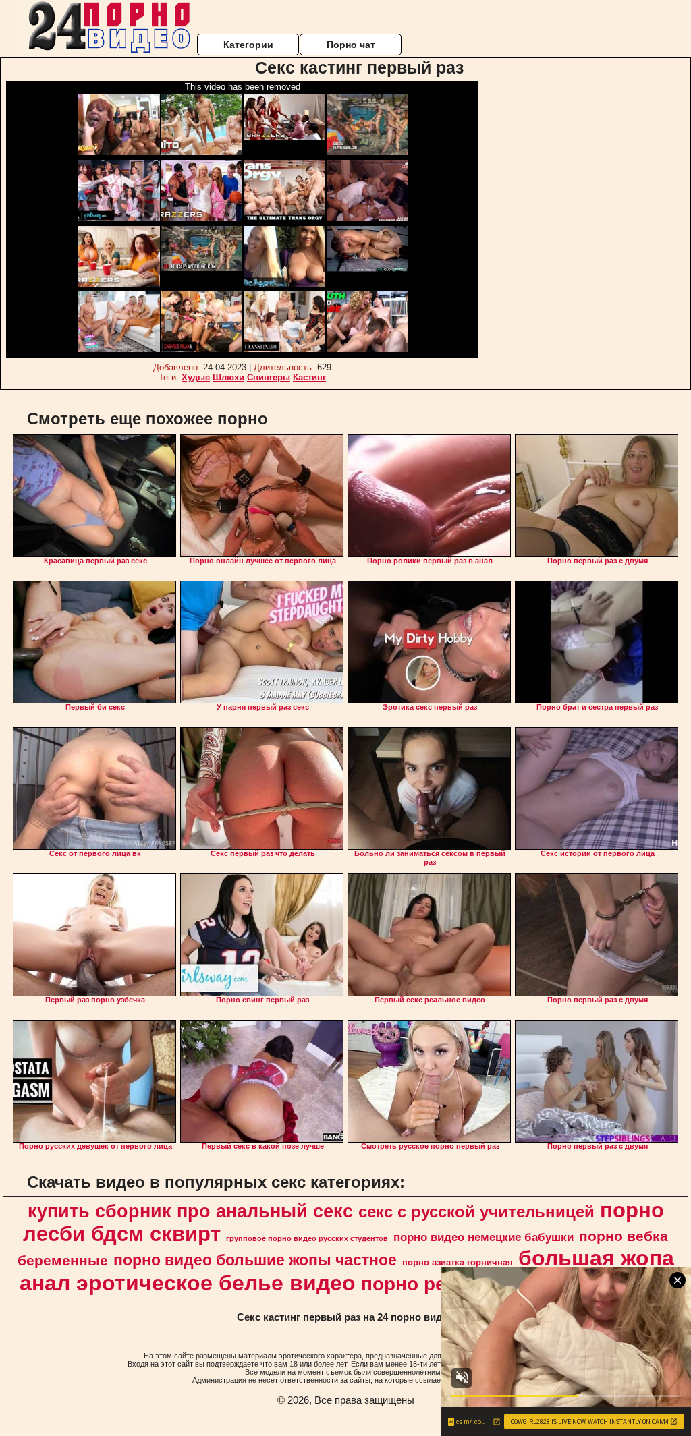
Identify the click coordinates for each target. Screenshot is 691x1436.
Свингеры (268, 377)
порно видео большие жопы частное (255, 1260)
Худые (196, 377)
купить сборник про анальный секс (190, 1211)
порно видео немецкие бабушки (483, 1237)
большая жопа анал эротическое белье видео (347, 1270)
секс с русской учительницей (476, 1212)
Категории (248, 44)
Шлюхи (228, 377)
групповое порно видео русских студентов (307, 1238)
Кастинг (309, 377)
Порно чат (351, 44)
